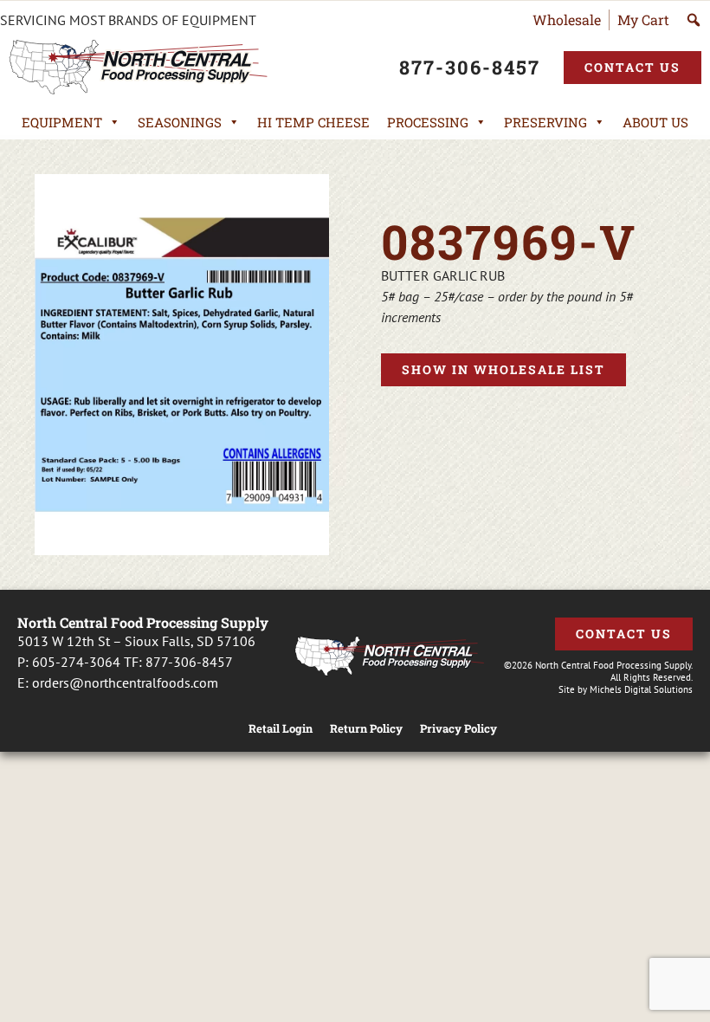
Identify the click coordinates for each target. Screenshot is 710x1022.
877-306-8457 (189, 661)
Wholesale (566, 19)
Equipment (62, 122)
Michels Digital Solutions (641, 689)
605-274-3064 (76, 661)
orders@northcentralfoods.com (125, 682)
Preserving (545, 122)
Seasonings (180, 122)
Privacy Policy (458, 728)
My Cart (643, 19)
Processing (427, 122)
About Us (655, 122)
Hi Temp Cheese (313, 122)
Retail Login (280, 728)
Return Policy (366, 728)
